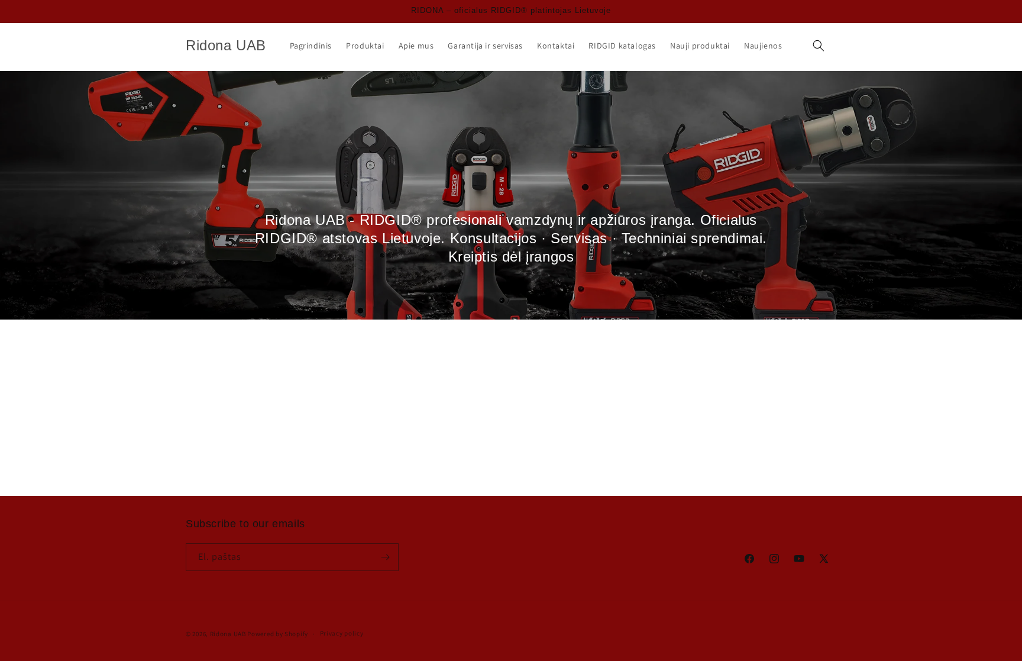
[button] (819, 46)
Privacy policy (342, 633)
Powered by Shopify (277, 634)
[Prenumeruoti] (385, 557)
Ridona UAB (228, 634)
